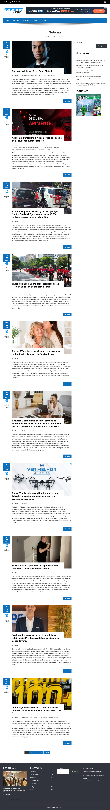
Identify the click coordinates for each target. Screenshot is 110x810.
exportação (31, 431)
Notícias (16, 75)
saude (25, 503)
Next (47, 752)
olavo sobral (46, 75)
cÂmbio (25, 431)
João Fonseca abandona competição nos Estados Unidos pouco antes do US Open (91, 84)
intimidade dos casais (53, 147)
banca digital (26, 75)
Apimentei (16, 147)
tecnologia (55, 717)
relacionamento (38, 149)
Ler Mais (67, 101)
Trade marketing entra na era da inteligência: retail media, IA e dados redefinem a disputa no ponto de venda (36, 638)
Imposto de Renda (47, 431)
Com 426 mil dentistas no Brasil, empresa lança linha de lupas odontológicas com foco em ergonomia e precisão (36, 496)
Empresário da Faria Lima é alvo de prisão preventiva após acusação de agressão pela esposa (89, 78)
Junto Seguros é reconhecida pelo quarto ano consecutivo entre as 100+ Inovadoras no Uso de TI (36, 710)
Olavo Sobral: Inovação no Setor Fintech (32, 71)
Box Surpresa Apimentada (27, 147)
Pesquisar (79, 42)
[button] (11, 799)
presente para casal (17, 149)
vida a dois (47, 149)
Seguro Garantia (47, 717)
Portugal (53, 75)
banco (32, 75)
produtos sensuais (29, 149)
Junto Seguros (33, 717)
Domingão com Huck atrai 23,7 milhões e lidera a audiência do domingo (13, 790)
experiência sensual (40, 147)
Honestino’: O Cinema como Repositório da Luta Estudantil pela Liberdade (90, 66)
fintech (41, 75)
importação (38, 431)
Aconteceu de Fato (6, 57)
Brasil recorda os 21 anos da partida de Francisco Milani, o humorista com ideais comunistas (90, 61)
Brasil (36, 75)
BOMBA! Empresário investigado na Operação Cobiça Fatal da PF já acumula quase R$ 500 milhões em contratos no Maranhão (35, 214)
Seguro (40, 717)
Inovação (26, 717)
